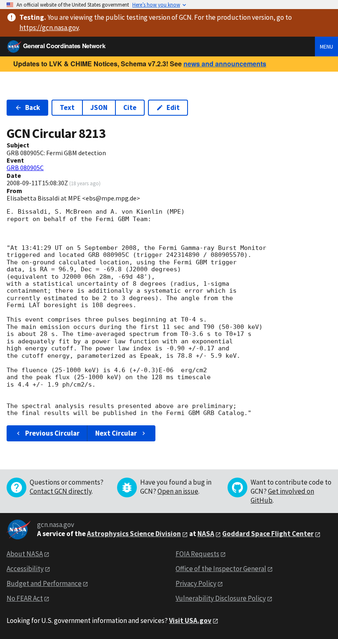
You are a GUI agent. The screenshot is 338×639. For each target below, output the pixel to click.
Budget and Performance (44, 583)
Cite (129, 107)
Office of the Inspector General (221, 568)
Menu (326, 46)
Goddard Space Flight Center (268, 533)
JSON (99, 107)
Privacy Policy (196, 583)
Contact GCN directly (61, 491)
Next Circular (116, 433)
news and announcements (224, 63)
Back (32, 107)
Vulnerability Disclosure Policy (221, 598)
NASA (205, 533)
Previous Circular (52, 433)
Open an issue (177, 491)
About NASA (25, 553)
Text (67, 107)
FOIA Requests (197, 553)
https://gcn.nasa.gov (49, 27)
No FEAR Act (25, 598)
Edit (173, 107)
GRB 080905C (25, 167)
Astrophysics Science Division (134, 533)
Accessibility (25, 568)
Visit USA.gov (190, 620)
